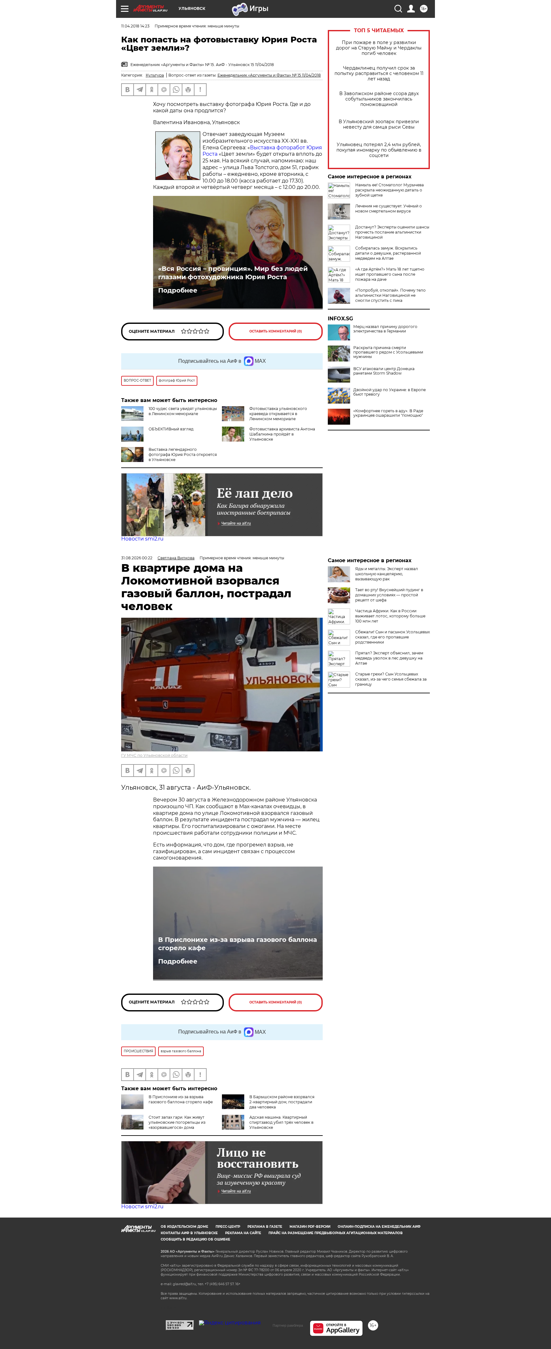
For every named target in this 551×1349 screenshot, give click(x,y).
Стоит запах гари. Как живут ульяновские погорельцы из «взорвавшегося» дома (177, 1122)
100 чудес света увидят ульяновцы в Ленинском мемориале (183, 411)
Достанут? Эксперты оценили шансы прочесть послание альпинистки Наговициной (392, 232)
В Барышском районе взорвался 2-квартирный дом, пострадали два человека (281, 1101)
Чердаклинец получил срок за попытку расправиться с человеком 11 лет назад (378, 73)
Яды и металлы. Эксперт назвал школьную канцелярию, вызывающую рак (386, 573)
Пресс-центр (228, 1227)
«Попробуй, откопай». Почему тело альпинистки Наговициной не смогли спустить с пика (390, 295)
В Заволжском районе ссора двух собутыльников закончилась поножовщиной (379, 99)
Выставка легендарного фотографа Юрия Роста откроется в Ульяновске (183, 454)
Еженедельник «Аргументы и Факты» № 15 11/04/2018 (269, 75)
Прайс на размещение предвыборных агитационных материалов (335, 1233)
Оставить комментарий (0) (275, 331)
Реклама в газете (264, 1227)
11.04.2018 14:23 (135, 26)
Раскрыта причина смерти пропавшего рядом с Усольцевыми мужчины (388, 352)
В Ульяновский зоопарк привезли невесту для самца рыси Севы (379, 124)
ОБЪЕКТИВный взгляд (171, 429)
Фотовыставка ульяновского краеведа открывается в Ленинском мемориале (278, 413)
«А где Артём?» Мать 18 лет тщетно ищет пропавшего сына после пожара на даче (389, 274)
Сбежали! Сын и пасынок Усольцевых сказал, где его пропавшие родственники (392, 637)
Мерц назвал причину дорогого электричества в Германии (385, 328)
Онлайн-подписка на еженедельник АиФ (379, 1227)
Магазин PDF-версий (310, 1227)
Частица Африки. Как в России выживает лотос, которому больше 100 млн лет (390, 615)
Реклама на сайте (243, 1233)
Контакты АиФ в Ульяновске (189, 1233)
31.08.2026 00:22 (136, 557)
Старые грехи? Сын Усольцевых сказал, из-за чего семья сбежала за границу (391, 679)
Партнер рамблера (288, 1325)
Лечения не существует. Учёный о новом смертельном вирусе (388, 208)
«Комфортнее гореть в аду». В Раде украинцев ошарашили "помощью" (388, 413)
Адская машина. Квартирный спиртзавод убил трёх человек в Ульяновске (281, 1122)
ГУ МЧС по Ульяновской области (154, 755)
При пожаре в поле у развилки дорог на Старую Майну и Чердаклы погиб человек (379, 48)
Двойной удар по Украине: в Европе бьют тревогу (389, 392)
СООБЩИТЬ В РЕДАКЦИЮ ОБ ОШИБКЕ (195, 1239)
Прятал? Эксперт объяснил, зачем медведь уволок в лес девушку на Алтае (389, 658)
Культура (155, 75)
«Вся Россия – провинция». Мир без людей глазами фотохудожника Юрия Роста (233, 273)
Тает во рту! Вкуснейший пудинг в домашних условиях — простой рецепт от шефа (389, 594)
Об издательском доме (184, 1227)
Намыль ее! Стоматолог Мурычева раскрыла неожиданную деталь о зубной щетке (389, 190)
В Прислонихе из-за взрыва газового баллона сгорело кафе (237, 944)
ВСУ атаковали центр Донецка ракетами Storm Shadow (384, 371)
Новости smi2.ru (142, 539)
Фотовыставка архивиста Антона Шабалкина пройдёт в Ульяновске (282, 434)
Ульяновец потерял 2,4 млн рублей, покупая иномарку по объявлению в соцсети (379, 150)
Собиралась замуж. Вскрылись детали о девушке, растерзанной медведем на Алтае (388, 253)
